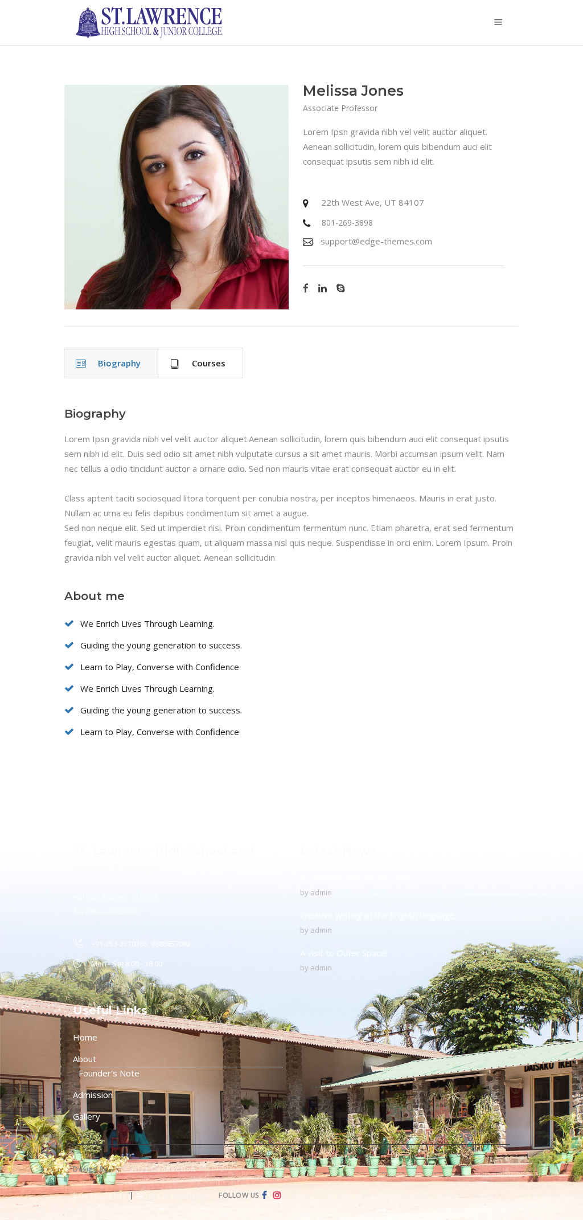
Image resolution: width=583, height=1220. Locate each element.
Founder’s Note (109, 1073)
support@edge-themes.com (376, 241)
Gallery (86, 1116)
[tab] (111, 363)
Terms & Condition (172, 1195)
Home (85, 1037)
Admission (93, 1094)
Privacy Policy (100, 1195)
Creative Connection (156, 1169)
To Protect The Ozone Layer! (358, 877)
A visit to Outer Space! (343, 952)
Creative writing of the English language (377, 915)
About (84, 1058)
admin (321, 892)
